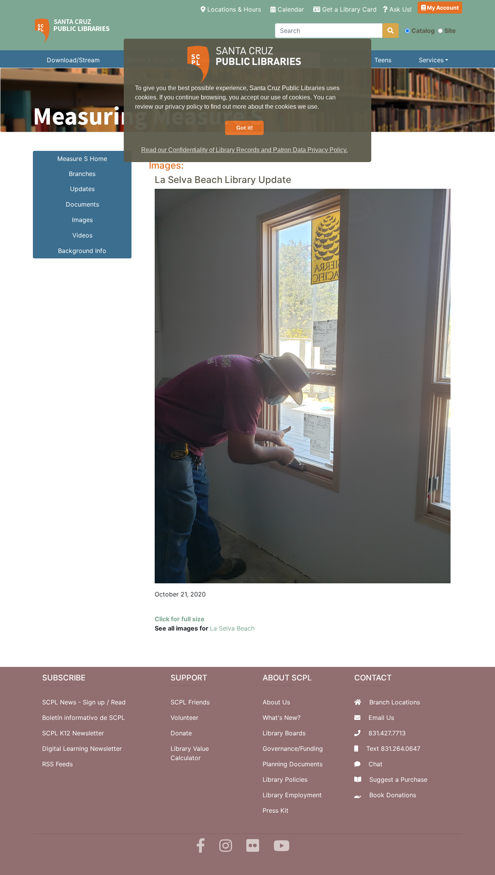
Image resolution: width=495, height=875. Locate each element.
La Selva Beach (232, 628)
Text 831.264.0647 (393, 748)
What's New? (281, 717)
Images (82, 220)
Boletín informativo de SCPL (83, 717)
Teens (382, 60)
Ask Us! (399, 9)
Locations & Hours (234, 9)
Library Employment (292, 795)
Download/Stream (73, 60)
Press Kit (275, 810)
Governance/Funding (293, 748)
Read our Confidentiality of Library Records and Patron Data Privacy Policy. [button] (244, 150)
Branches (82, 174)
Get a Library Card (348, 9)
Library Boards (284, 733)
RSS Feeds (57, 764)
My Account (442, 7)
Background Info (82, 251)
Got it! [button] (244, 128)
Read (118, 702)
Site (450, 30)
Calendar (290, 9)
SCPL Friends (190, 702)
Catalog (423, 30)
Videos (82, 235)
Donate (181, 733)
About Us (276, 702)
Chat (375, 764)
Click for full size (180, 619)
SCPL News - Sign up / (76, 702)
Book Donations (392, 795)
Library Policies (285, 779)
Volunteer (184, 717)
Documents (82, 204)
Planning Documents (293, 764)
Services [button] (431, 60)
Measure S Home (82, 158)
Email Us (381, 717)
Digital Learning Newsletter (82, 748)
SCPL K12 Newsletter (73, 733)
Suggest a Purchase (398, 779)
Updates (82, 189)
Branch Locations (394, 702)
